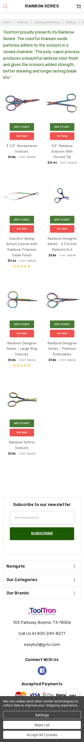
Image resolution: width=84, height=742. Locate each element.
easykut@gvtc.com (42, 644)
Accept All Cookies (42, 734)
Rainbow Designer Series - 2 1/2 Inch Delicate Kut (62, 244)
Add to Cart (22, 127)
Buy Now (22, 136)
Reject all (42, 724)
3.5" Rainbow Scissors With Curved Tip (62, 151)
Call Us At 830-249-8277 (42, 633)
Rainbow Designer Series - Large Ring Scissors (21, 348)
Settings (42, 715)
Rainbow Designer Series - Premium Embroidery (62, 348)
